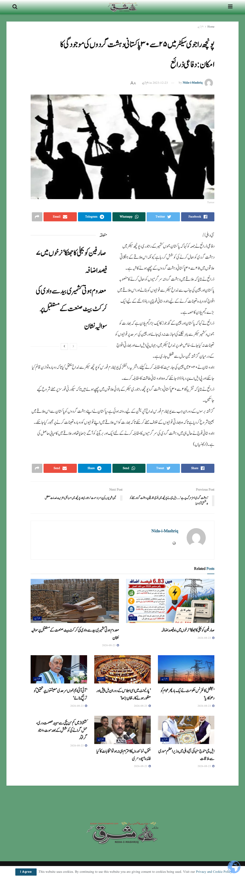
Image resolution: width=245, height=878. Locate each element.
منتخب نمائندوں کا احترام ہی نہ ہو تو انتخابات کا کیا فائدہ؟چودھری (123, 754)
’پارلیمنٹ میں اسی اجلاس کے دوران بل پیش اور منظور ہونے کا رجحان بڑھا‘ (123, 694)
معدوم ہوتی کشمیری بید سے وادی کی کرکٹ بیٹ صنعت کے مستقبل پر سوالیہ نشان (71, 308)
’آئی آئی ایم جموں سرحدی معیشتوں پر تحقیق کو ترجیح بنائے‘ (60, 694)
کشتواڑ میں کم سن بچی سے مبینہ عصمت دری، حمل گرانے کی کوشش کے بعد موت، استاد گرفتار (61, 730)
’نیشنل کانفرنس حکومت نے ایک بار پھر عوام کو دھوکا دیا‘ (187, 694)
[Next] (64, 346)
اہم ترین (201, 27)
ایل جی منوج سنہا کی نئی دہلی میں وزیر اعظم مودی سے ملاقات (186, 754)
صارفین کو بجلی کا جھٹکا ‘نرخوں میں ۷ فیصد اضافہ (187, 630)
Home (210, 27)
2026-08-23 (205, 638)
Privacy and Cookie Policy (214, 871)
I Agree (26, 872)
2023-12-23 (160, 83)
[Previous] (73, 346)
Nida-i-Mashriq (193, 83)
